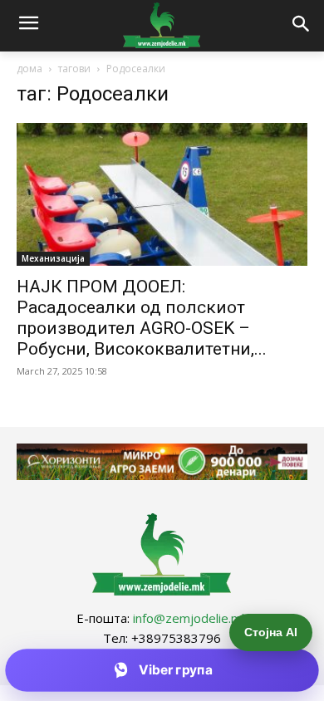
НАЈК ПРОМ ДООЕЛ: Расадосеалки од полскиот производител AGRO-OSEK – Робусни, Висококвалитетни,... (142, 318)
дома (29, 68)
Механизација (53, 258)
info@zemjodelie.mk (190, 618)
